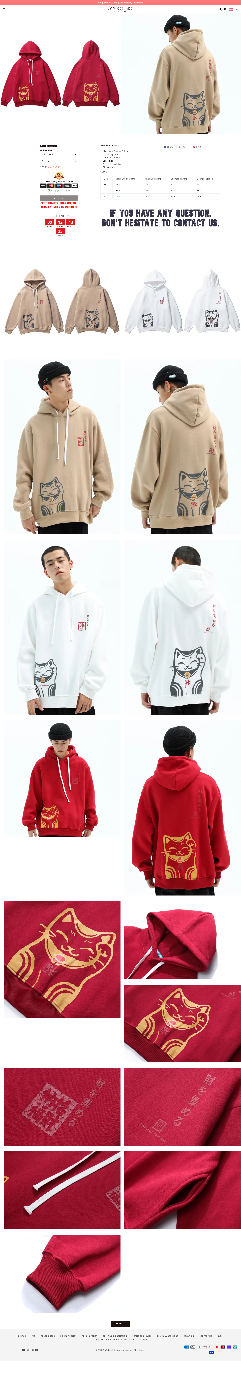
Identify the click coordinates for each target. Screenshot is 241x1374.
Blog (220, 1336)
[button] (46, 150)
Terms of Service (142, 1336)
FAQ (34, 1336)
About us (189, 1336)
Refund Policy (90, 1336)
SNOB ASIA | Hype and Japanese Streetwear (124, 1350)
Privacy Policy (68, 1336)
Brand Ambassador (167, 1336)
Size (44, 161)
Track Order (48, 1336)
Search (22, 1336)
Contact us (205, 1336)
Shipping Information (115, 1336)
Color (44, 154)
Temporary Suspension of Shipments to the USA (120, 1339)
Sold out (59, 198)
